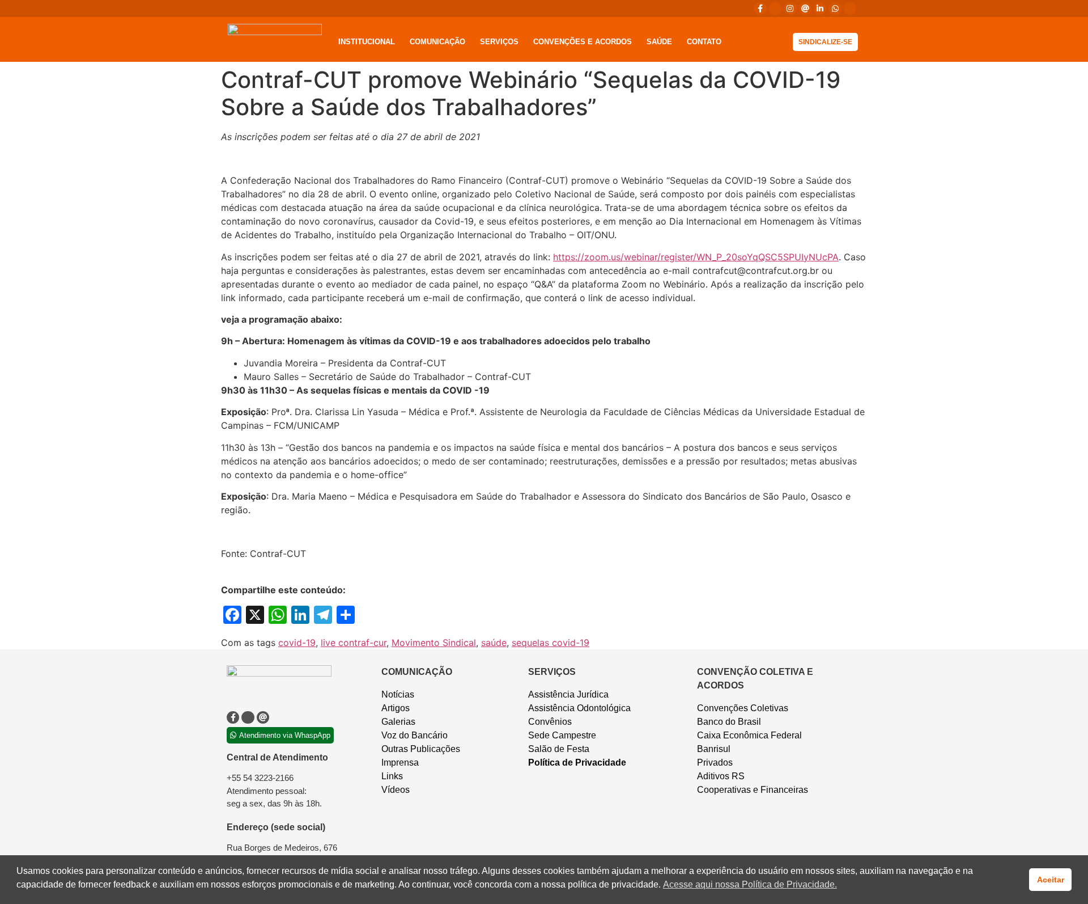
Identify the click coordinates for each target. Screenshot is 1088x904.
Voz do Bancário (414, 735)
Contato (704, 41)
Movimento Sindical (434, 642)
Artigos (395, 708)
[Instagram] (790, 8)
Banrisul (713, 749)
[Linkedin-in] (820, 8)
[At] (805, 8)
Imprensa (400, 762)
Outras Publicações (420, 749)
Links (392, 776)
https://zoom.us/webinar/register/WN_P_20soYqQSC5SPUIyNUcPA (696, 257)
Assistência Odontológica (579, 708)
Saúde (659, 41)
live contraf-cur (353, 642)
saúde (494, 642)
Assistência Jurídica (568, 694)
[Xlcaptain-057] (775, 8)
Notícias (397, 694)
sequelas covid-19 (550, 642)
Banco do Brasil (729, 721)
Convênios (550, 721)
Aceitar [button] (1050, 879)
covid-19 (297, 642)
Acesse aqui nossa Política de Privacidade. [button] (750, 884)
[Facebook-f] (760, 8)
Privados (715, 762)
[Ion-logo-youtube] (850, 8)
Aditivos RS (721, 776)
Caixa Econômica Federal (749, 735)
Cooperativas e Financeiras (752, 790)
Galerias (398, 721)
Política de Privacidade (577, 762)
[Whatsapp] (834, 8)
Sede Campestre (562, 735)
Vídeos (395, 790)
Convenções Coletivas (742, 708)
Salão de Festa (558, 749)
